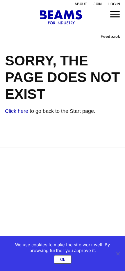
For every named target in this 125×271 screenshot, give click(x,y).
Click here (16, 111)
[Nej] (118, 253)
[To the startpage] (61, 17)
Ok (62, 259)
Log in (114, 4)
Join (98, 4)
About (80, 4)
